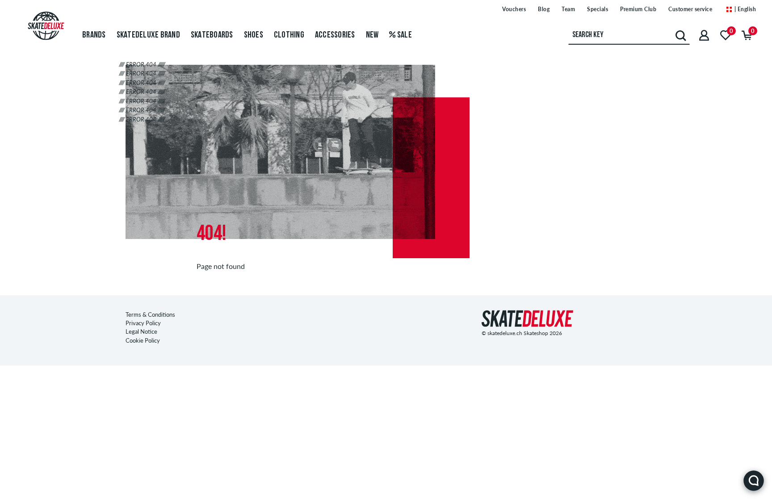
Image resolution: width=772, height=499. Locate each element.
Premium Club (638, 9)
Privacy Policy (143, 323)
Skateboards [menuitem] (212, 35)
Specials (597, 9)
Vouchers (514, 9)
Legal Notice (141, 331)
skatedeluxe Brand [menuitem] (148, 35)
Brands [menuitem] (94, 35)
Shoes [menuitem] (253, 35)
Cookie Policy (143, 340)
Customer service (690, 9)
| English (744, 9)
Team (568, 9)
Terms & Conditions (150, 314)
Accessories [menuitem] (335, 35)
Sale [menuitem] (404, 35)
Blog (544, 9)
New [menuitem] (372, 35)
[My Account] (704, 35)
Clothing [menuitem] (289, 35)
